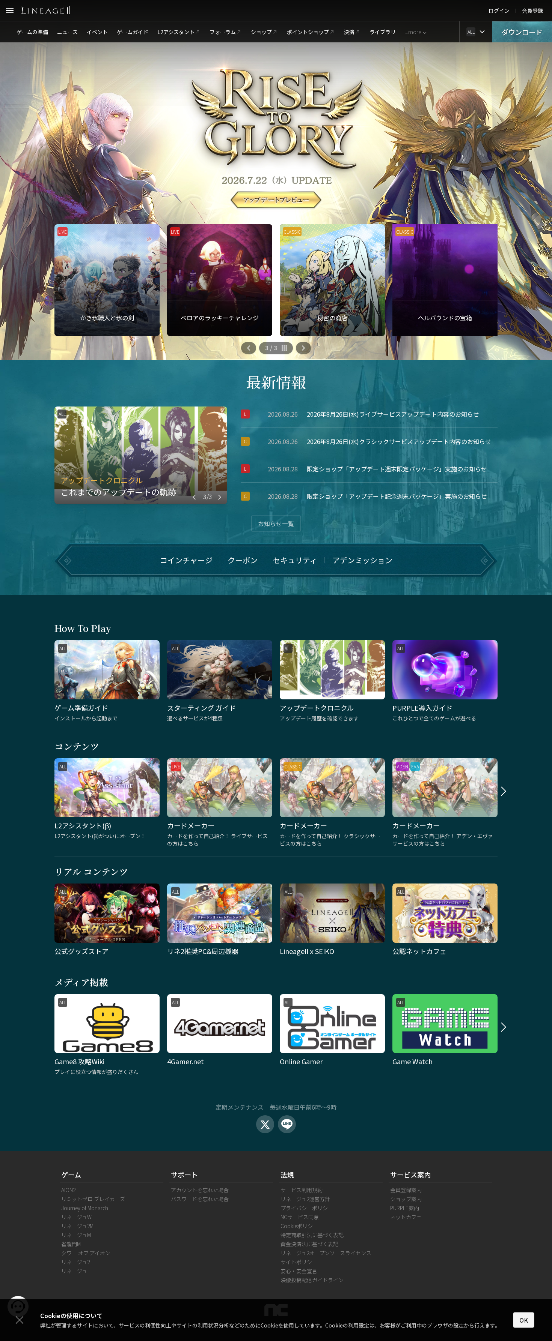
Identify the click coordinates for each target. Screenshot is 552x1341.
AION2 (68, 1190)
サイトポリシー (299, 1262)
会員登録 (532, 10)
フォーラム (223, 32)
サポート (184, 1174)
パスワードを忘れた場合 (200, 1199)
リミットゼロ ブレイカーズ (93, 1199)
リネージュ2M (77, 1226)
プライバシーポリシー (307, 1208)
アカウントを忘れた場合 (200, 1190)
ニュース (67, 32)
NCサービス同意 (300, 1217)
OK (523, 1320)
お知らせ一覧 (276, 523)
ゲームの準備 (32, 32)
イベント (97, 32)
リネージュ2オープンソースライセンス (326, 1253)
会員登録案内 (406, 1190)
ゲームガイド (132, 32)
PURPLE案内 (404, 1208)
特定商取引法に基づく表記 (312, 1235)
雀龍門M (71, 1244)
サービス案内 (410, 1174)
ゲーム (71, 1174)
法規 (287, 1174)
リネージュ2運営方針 (305, 1199)
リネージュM (76, 1235)
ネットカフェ (406, 1217)
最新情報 (276, 381)
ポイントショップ (308, 32)
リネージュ (74, 1271)
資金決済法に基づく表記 (309, 1244)
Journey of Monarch (84, 1208)
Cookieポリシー (299, 1226)
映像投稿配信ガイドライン (312, 1280)
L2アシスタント (176, 32)
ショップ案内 (406, 1199)
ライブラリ (383, 32)
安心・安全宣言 (299, 1271)
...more (413, 32)
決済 (349, 32)
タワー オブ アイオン (85, 1253)
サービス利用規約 (302, 1190)
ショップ (261, 32)
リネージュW (76, 1217)
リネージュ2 (75, 1262)
